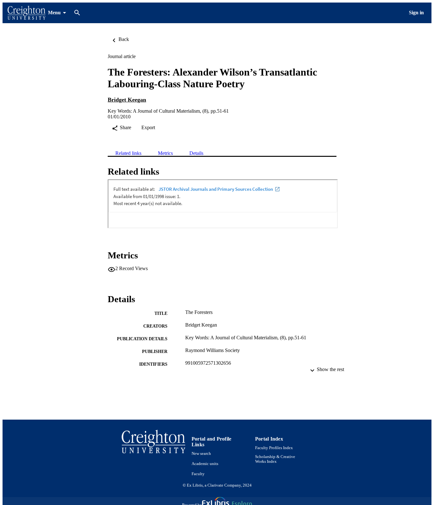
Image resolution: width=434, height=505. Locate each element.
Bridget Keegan (127, 99)
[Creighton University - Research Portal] (26, 13)
